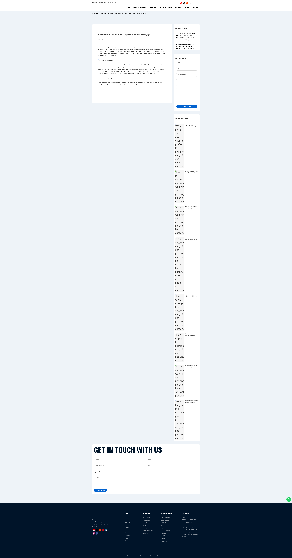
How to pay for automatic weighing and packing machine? (191, 334)
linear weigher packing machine (133, 64)
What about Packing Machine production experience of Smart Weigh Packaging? (128, 13)
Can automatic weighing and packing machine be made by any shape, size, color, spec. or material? (191, 238)
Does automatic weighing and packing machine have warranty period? (191, 366)
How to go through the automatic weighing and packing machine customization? (191, 295)
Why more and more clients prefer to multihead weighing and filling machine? (191, 126)
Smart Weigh (95, 13)
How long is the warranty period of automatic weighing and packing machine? (191, 401)
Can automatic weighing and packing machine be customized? (191, 207)
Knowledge (103, 13)
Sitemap (164, 555)
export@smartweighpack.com (189, 519)
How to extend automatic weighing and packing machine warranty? (191, 172)
